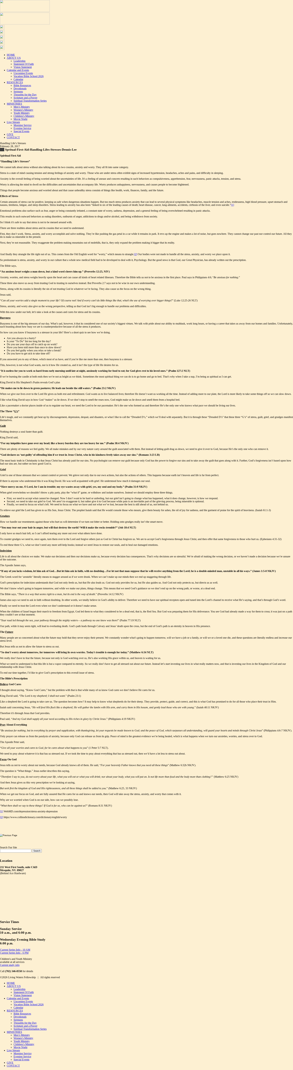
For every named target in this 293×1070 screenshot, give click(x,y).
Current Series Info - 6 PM (14, 952)
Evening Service (22, 128)
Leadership (19, 60)
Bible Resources (22, 85)
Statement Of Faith (24, 64)
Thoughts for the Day (25, 94)
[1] (232, 204)
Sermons (18, 91)
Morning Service (23, 125)
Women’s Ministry (23, 109)
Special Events (21, 131)
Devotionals (20, 88)
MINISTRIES (14, 103)
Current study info (9, 965)
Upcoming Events (23, 73)
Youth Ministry (22, 113)
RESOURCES (15, 82)
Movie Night (20, 119)
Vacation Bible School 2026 (29, 76)
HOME (11, 54)
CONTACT (13, 137)
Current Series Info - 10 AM (15, 949)
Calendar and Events (18, 70)
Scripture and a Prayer (25, 97)
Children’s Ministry (24, 116)
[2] (135, 254)
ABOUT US (14, 57)
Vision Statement (23, 67)
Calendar (18, 79)
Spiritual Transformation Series (30, 100)
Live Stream (13, 122)
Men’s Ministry (22, 106)
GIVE (10, 134)
